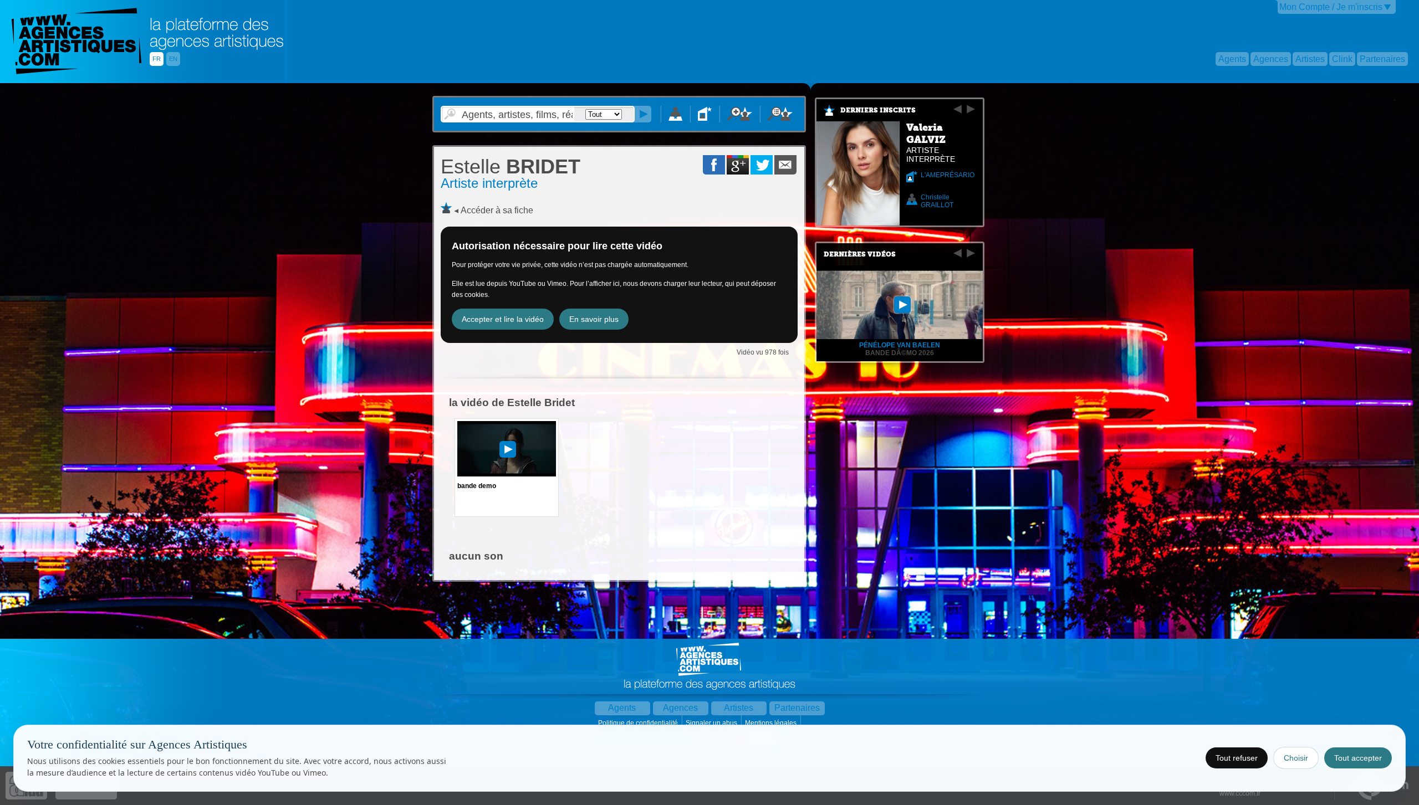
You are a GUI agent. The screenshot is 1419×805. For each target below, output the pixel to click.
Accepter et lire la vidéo (503, 319)
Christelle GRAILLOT (937, 201)
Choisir (1296, 757)
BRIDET (510, 166)
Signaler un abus (712, 723)
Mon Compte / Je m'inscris (1330, 7)
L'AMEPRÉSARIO (947, 175)
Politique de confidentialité (639, 723)
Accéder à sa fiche (497, 210)
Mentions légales (771, 723)
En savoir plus (594, 319)
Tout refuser (1237, 757)
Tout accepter (1358, 757)
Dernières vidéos (860, 254)
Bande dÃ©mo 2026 (899, 353)
